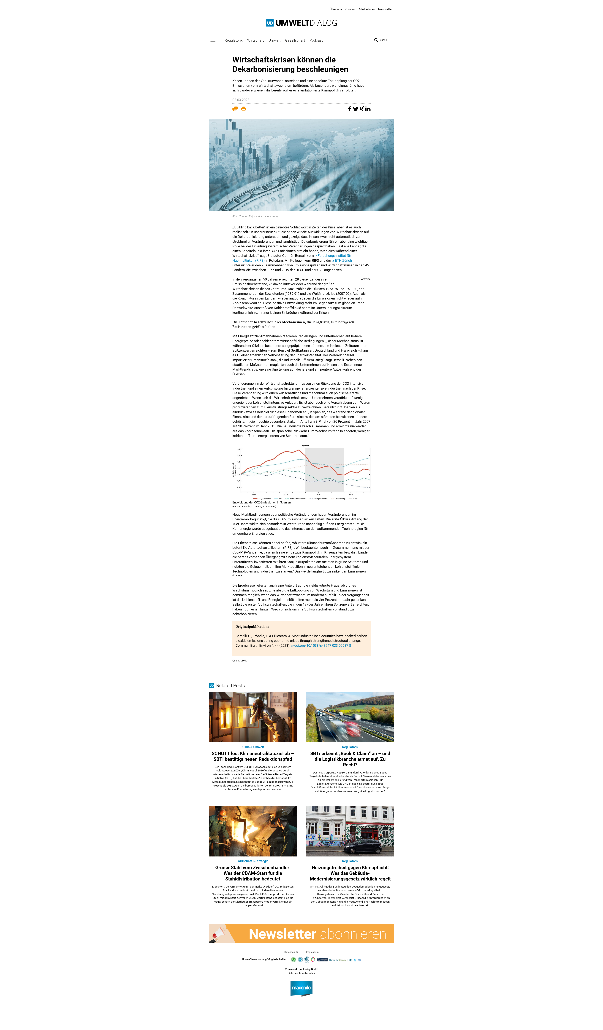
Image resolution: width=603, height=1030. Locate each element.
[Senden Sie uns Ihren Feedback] (235, 109)
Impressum (312, 952)
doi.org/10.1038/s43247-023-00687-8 (322, 645)
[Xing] (362, 110)
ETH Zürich (343, 260)
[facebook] (350, 110)
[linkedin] (368, 110)
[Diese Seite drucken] (243, 109)
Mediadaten (367, 9)
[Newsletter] (301, 933)
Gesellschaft (295, 40)
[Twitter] (356, 110)
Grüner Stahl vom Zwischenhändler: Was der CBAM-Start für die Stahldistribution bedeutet (253, 873)
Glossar (350, 9)
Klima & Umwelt (253, 747)
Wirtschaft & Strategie (252, 861)
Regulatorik (233, 40)
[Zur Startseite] (301, 23)
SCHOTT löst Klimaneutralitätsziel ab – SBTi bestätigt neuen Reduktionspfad (253, 756)
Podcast (316, 40)
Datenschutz (291, 952)
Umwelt (274, 40)
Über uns (336, 9)
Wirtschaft (255, 40)
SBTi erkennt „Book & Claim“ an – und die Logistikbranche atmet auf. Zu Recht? (350, 759)
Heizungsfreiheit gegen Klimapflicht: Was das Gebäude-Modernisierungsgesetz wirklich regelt (350, 873)
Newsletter (385, 9)
